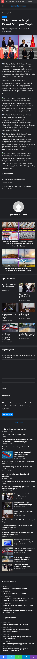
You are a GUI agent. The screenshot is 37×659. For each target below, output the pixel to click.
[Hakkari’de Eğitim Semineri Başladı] (27, 307)
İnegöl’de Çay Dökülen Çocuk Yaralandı (24, 296)
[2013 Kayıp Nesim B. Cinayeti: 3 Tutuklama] (7, 567)
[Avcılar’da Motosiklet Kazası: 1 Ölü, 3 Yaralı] (27, 327)
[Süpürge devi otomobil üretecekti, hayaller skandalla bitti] (7, 454)
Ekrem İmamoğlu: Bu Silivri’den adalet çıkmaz (9, 286)
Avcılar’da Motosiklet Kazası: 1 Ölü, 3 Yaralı (27, 335)
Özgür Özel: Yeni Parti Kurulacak (13, 180)
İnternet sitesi (6, 395)
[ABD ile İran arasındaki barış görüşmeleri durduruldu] (10, 327)
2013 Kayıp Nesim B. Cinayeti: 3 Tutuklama (22, 566)
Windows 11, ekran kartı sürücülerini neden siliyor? (23, 541)
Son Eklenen (18, 423)
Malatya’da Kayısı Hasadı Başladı (14, 429)
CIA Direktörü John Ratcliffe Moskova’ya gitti (18, 520)
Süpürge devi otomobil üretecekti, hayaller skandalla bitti (22, 454)
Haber (12, 13)
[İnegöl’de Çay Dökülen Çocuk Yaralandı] (27, 287)
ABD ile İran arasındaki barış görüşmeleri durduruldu (7, 337)
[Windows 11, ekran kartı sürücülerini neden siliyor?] (7, 542)
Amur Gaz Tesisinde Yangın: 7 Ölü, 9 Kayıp (16, 186)
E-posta (4, 388)
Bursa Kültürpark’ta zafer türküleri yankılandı (18, 481)
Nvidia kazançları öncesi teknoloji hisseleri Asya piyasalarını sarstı (17, 534)
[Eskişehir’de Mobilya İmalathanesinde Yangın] (10, 307)
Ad (3, 381)
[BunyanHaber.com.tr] (18, 6)
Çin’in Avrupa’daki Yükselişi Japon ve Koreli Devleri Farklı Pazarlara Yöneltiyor (17, 441)
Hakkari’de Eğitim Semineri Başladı (25, 315)
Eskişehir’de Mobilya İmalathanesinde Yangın (9, 316)
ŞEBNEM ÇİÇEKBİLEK (11, 29)
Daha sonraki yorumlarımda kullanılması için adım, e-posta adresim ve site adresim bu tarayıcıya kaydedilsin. (18, 406)
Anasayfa (6, 13)
